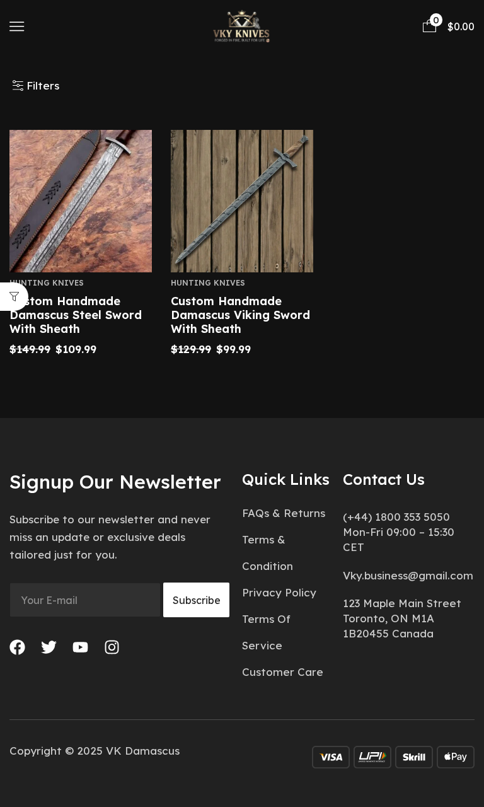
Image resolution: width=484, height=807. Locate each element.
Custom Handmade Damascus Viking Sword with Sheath (240, 314)
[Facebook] (17, 647)
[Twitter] (49, 647)
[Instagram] (112, 647)
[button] (16, 26)
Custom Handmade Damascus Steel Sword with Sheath (75, 314)
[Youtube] (80, 647)
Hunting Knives (46, 282)
